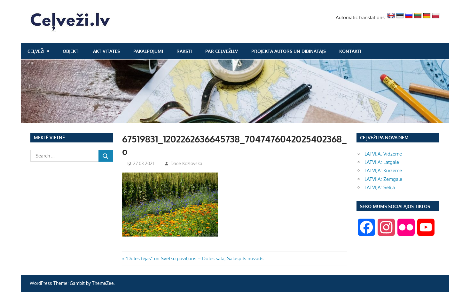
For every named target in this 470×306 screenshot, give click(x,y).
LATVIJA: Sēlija (379, 187)
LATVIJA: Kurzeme (383, 170)
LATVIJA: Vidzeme (383, 154)
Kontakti (350, 51)
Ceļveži (35, 51)
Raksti (184, 51)
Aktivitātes (106, 51)
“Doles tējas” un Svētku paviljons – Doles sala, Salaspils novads (194, 258)
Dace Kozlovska (186, 163)
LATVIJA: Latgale (381, 162)
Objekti (71, 51)
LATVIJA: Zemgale (383, 179)
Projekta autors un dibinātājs (288, 51)
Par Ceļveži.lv (221, 51)
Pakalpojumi (148, 51)
